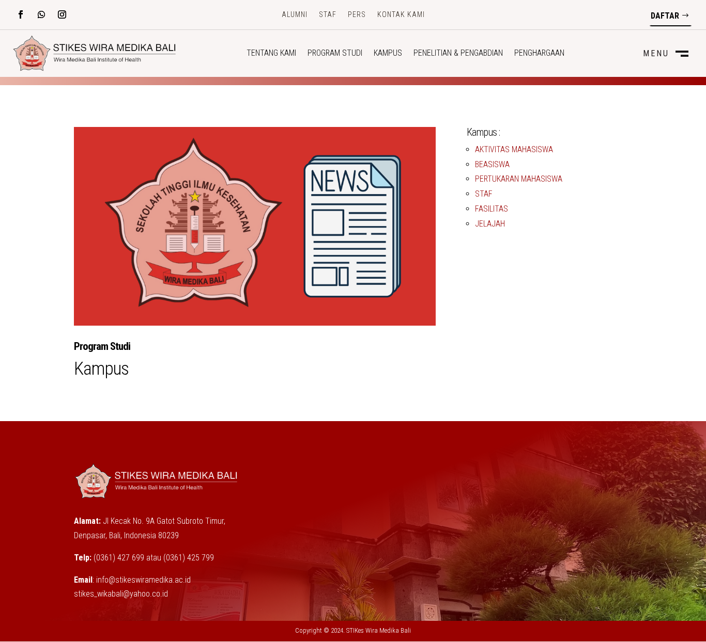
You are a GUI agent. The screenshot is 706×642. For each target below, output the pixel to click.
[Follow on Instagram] (62, 14)
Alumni (295, 15)
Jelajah (490, 224)
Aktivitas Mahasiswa (514, 149)
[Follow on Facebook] (20, 14)
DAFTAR (665, 16)
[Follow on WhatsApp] (41, 14)
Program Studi (335, 54)
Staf (327, 15)
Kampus (388, 54)
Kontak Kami (401, 15)
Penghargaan (539, 54)
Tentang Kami (271, 54)
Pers (357, 15)
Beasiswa (492, 164)
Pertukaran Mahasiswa (518, 179)
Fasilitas (491, 209)
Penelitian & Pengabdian (458, 54)
